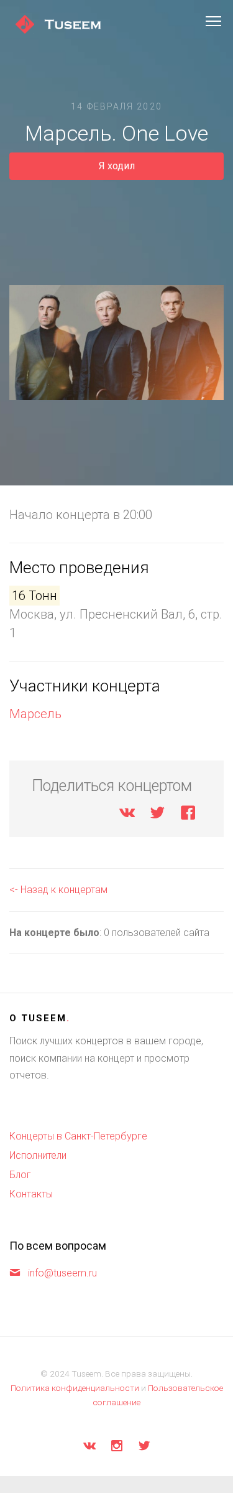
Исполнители (37, 1155)
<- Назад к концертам (58, 890)
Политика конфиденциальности (75, 1388)
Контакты (31, 1194)
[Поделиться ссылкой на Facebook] (188, 815)
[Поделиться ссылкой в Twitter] (157, 815)
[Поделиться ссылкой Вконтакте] (127, 815)
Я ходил (117, 166)
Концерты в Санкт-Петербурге (78, 1136)
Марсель (35, 713)
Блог (20, 1175)
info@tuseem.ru (62, 1273)
